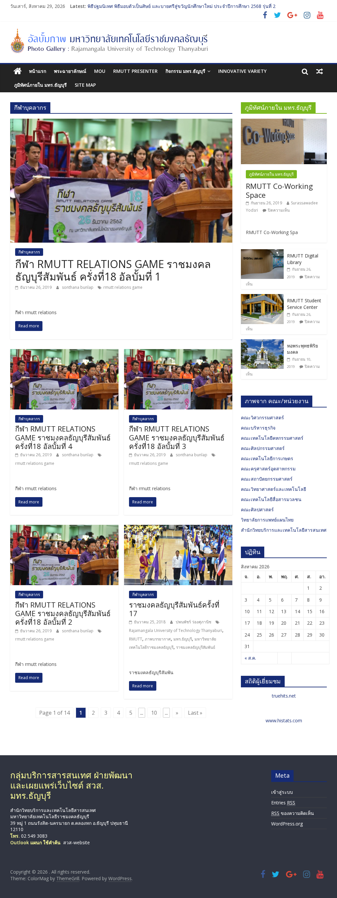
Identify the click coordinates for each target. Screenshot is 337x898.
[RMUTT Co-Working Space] (284, 122)
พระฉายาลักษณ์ (70, 71)
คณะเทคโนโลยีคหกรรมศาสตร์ (272, 438)
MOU (99, 71)
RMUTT (135, 639)
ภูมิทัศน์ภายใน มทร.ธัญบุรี (40, 85)
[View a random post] (319, 71)
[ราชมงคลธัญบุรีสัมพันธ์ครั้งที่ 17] (178, 528)
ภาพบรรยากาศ (158, 639)
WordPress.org (287, 824)
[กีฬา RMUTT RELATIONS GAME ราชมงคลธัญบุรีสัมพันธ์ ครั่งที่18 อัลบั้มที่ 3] (178, 353)
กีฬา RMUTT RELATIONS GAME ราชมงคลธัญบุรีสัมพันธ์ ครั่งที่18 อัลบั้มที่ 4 (63, 437)
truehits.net (284, 696)
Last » (195, 712)
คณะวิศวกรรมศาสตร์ (262, 417)
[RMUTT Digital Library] (262, 253)
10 (154, 712)
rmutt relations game (123, 287)
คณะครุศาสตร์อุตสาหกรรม (268, 468)
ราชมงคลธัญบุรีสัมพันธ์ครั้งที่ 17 (174, 609)
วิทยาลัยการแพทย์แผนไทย (267, 520)
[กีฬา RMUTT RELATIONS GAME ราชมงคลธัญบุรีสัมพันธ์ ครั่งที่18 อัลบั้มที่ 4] (64, 353)
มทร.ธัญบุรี (182, 639)
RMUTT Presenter (135, 71)
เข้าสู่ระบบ (282, 792)
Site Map (85, 85)
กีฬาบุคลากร (29, 252)
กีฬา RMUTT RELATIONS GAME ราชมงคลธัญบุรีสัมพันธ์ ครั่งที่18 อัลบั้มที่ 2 (63, 613)
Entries (283, 802)
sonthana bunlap (78, 287)
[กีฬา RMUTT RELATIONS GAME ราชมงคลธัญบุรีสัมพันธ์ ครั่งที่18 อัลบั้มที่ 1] (121, 122)
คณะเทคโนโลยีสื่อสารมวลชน (271, 499)
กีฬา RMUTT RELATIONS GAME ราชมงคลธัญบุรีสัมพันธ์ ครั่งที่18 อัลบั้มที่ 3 (176, 437)
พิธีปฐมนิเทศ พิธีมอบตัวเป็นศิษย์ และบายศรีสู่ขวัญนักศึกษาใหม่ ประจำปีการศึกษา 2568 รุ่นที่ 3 (181, 6)
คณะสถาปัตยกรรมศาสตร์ (267, 479)
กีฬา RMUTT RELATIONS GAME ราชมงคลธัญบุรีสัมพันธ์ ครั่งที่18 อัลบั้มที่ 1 (113, 270)
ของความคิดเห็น (292, 813)
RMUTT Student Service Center (304, 303)
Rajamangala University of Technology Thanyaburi (175, 630)
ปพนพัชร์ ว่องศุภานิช (194, 622)
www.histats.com (284, 720)
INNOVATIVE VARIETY (242, 71)
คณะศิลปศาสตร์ (257, 509)
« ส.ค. (250, 658)
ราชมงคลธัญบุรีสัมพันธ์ (195, 647)
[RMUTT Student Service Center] (262, 297)
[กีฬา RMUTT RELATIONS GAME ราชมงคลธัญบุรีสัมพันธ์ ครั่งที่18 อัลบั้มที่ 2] (64, 528)
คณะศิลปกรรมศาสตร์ (263, 448)
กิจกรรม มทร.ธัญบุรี (185, 71)
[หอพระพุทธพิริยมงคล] (262, 343)
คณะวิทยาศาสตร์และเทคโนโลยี (273, 489)
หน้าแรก (37, 71)
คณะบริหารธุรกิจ (258, 428)
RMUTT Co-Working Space (279, 190)
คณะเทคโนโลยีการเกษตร (267, 458)
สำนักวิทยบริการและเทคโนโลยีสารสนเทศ (283, 530)
